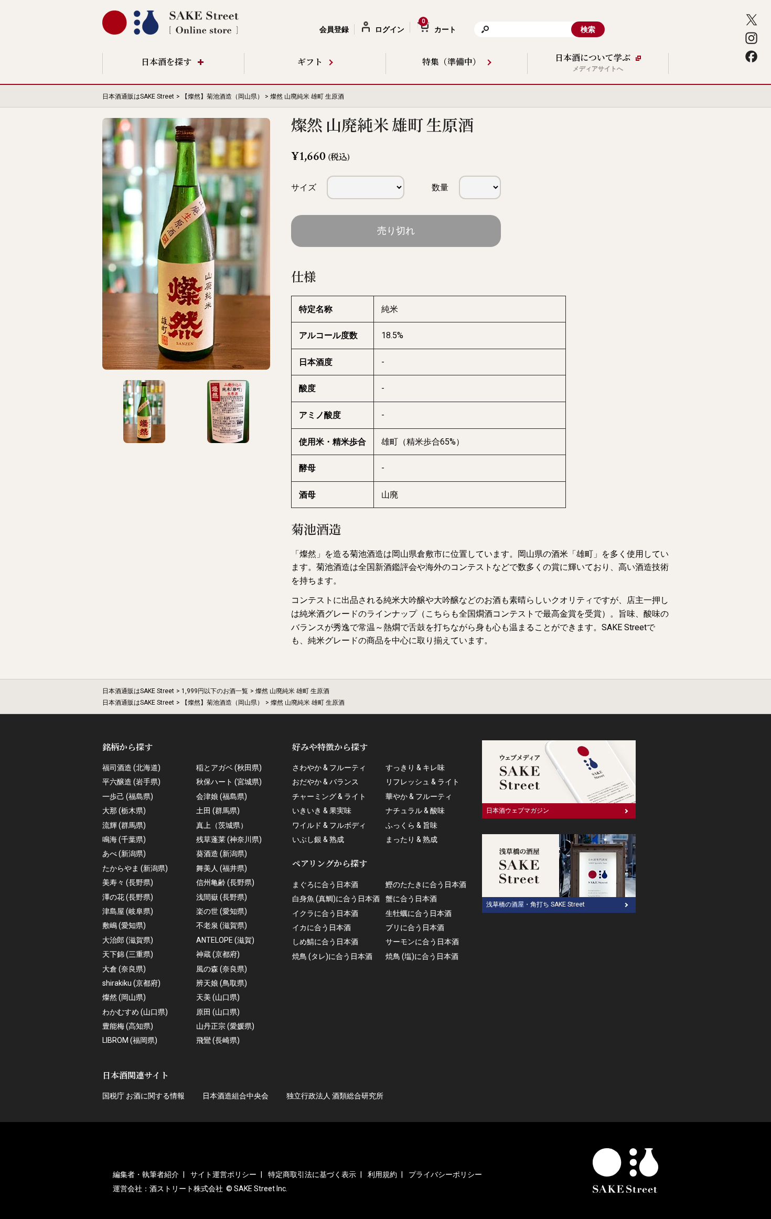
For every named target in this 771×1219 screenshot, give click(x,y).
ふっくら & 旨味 (411, 825)
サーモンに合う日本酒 (422, 941)
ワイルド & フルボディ (329, 825)
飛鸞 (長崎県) (218, 1040)
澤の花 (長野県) (127, 897)
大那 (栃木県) (124, 810)
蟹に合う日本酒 (411, 898)
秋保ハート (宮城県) (229, 782)
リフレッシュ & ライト (422, 782)
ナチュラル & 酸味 (415, 810)
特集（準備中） (451, 62)
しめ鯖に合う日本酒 (325, 941)
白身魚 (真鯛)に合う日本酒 (336, 898)
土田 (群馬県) (218, 810)
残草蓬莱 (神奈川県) (229, 839)
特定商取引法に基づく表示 (312, 1174)
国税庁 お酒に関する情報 (143, 1096)
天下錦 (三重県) (127, 954)
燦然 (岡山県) (124, 997)
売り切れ (396, 230)
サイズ (303, 187)
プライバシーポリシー (445, 1174)
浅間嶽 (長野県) (221, 897)
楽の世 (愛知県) (221, 911)
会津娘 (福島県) (221, 796)
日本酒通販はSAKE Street (138, 96)
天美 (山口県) (218, 997)
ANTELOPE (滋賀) (225, 940)
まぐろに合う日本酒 (325, 884)
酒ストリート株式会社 (186, 1188)
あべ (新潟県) (124, 853)
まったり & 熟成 (411, 839)
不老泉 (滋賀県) (221, 925)
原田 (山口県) (218, 1012)
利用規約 (382, 1174)
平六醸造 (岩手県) (131, 782)
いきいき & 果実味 (321, 810)
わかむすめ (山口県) (135, 1012)
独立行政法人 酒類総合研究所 (334, 1096)
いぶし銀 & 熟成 (318, 839)
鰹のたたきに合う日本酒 (425, 884)
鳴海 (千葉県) (124, 839)
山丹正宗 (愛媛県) (225, 1026)
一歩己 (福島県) (127, 796)
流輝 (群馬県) (124, 825)
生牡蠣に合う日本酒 (418, 913)
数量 (440, 187)
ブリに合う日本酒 (414, 927)
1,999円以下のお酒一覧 (214, 691)
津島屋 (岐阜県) (127, 911)
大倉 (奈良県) (124, 969)
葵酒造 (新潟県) (221, 853)
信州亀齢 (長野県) (225, 882)
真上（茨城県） (222, 825)
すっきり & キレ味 (415, 767)
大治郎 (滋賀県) (127, 940)
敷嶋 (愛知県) (124, 925)
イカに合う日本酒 (321, 927)
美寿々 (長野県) (127, 882)
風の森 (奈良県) (221, 969)
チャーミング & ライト (329, 796)
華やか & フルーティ (418, 796)
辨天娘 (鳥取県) (221, 983)
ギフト (310, 62)
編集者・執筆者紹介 (146, 1174)
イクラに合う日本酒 (325, 913)
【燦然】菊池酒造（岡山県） (222, 96)
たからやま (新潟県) (135, 868)
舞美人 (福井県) (221, 868)
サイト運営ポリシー (223, 1174)
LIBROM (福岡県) (129, 1040)
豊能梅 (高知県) (127, 1026)
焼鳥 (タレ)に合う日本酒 (332, 956)
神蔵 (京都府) (218, 954)
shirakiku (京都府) (131, 983)
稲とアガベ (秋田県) (229, 767)
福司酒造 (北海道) (131, 767)
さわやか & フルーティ (329, 767)
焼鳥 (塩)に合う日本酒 (421, 956)
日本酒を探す (166, 62)
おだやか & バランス (325, 782)
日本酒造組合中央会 (235, 1096)
